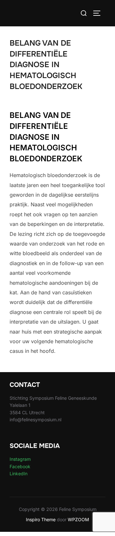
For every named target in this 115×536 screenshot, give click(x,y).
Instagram (20, 459)
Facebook (20, 466)
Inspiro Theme (41, 519)
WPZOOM (78, 519)
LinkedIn (18, 473)
